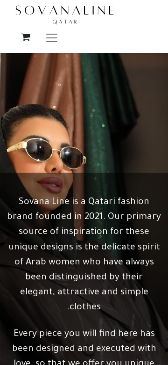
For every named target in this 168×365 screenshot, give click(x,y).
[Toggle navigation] (52, 37)
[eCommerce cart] (25, 37)
